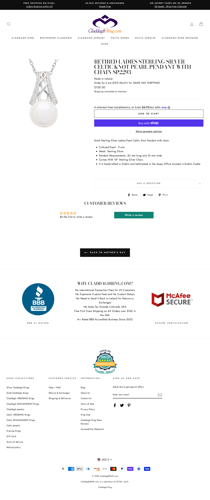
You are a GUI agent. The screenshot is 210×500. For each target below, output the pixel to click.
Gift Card (11, 436)
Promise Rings (14, 431)
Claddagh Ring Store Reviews (91, 421)
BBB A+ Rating (38, 323)
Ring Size (85, 414)
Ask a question (149, 183)
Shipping (98, 91)
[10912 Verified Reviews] (105, 374)
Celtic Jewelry (145, 37)
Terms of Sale (87, 403)
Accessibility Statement (92, 429)
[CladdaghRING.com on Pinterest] (129, 405)
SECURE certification (171, 323)
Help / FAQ (55, 387)
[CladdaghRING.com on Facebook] (115, 405)
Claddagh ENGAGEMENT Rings (23, 403)
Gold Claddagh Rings (18, 392)
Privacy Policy (88, 409)
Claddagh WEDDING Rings (20, 398)
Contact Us (86, 398)
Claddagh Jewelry (91, 37)
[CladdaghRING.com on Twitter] (122, 405)
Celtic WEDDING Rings (18, 414)
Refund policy (14, 447)
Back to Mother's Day (107, 252)
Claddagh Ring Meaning (180, 37)
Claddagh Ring (23, 37)
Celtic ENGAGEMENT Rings (21, 420)
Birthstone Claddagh (56, 37)
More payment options (149, 131)
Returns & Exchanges (59, 392)
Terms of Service (15, 441)
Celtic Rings (120, 37)
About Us (85, 392)
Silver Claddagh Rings (18, 387)
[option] (39, 5)
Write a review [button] (134, 215)
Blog (104, 43)
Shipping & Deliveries (60, 398)
